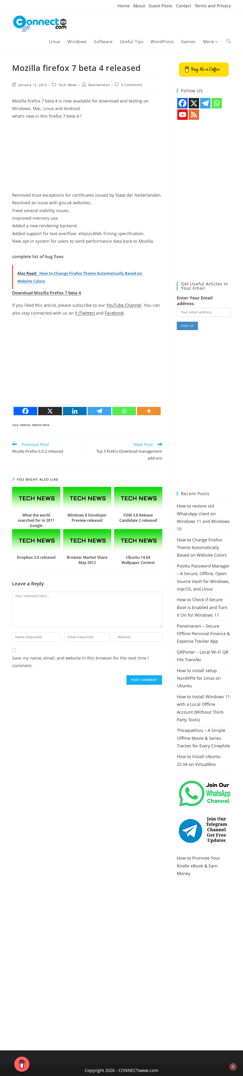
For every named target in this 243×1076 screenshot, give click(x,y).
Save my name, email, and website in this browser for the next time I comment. (80, 661)
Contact (183, 6)
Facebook (114, 313)
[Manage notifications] (233, 1067)
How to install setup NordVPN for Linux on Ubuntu (199, 678)
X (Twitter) (85, 313)
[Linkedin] (75, 411)
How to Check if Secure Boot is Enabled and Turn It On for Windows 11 (202, 607)
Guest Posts (160, 6)
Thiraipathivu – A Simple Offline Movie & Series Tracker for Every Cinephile (203, 738)
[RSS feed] (194, 114)
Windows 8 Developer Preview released (87, 517)
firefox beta (40, 425)
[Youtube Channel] (182, 114)
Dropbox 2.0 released (36, 557)
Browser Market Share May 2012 (87, 560)
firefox (25, 425)
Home (123, 6)
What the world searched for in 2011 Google (36, 520)
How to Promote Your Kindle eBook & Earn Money (198, 865)
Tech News (67, 85)
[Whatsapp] (124, 411)
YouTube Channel (123, 305)
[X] (50, 411)
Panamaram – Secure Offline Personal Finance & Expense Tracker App (203, 633)
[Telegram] (99, 411)
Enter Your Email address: (195, 300)
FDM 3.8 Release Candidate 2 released (138, 517)
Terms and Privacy (213, 6)
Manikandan (99, 85)
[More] (149, 411)
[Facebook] (25, 411)
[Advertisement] (87, 158)
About (139, 6)
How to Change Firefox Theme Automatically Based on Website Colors (202, 547)
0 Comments (131, 85)
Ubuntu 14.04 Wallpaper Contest (138, 560)
